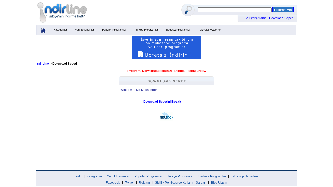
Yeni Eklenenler (84, 29)
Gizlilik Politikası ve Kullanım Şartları (180, 182)
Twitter (129, 182)
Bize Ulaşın (219, 182)
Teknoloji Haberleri (209, 29)
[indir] (62, 22)
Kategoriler (60, 29)
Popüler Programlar (114, 29)
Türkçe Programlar (146, 29)
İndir (78, 176)
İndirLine (42, 63)
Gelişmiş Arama (256, 18)
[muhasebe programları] (166, 58)
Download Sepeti (281, 18)
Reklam (144, 182)
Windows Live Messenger (138, 90)
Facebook (113, 182)
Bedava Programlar (178, 29)
